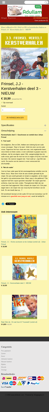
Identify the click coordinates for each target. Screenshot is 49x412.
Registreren (12, 18)
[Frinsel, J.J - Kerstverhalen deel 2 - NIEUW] (24, 268)
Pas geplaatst (6, 351)
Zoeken (45, 2)
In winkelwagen (15, 118)
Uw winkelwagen (40, 18)
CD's (25, 27)
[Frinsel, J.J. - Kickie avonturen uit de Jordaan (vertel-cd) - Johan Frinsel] (24, 227)
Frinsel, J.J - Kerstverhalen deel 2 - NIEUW (16, 283)
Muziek (9, 27)
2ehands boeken (6, 359)
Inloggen (4, 18)
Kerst (3, 356)
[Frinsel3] (24, 56)
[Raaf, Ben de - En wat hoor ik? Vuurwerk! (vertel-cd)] (24, 307)
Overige (4, 370)
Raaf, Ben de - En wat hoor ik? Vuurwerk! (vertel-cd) (19, 322)
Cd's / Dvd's (18, 27)
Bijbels (3, 364)
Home (3, 27)
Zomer (3, 353)
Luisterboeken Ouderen (37, 27)
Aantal (3, 106)
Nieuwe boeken (6, 362)
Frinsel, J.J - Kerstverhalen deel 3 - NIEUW (16, 29)
